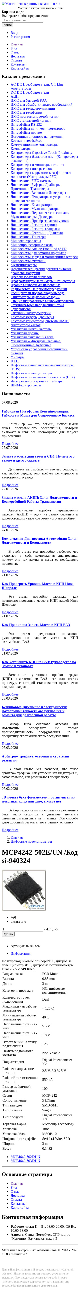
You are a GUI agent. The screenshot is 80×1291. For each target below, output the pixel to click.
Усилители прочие (25, 333)
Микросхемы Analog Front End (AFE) (39, 249)
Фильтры (17, 357)
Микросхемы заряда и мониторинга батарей (44, 257)
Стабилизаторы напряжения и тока (37, 305)
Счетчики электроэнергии (31, 313)
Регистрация (20, 37)
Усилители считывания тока (32, 337)
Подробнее (10, 443)
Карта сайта (20, 68)
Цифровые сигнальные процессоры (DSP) (43, 377)
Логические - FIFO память (31, 181)
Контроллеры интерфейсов (31, 168)
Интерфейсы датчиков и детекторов (38, 128)
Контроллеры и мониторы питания (37, 164)
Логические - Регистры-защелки (35, 229)
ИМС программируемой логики (35, 116)
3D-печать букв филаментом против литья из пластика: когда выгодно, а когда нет (38, 799)
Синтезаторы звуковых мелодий (35, 297)
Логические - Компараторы (31, 205)
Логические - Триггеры (28, 237)
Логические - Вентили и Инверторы (38, 193)
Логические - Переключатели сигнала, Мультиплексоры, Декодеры (40, 215)
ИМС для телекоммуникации (33, 108)
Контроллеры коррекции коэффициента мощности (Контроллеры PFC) (41, 175)
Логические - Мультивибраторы (35, 209)
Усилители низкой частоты (31, 329)
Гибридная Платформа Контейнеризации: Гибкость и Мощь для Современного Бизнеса (38, 413)
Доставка (18, 56)
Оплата (16, 60)
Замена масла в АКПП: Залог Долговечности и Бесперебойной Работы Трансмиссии (39, 499)
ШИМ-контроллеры (26, 385)
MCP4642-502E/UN (25, 1157)
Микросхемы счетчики (28, 261)
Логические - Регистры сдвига (34, 225)
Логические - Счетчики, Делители (37, 233)
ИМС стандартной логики (31, 120)
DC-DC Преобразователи (30, 92)
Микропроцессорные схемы (32, 245)
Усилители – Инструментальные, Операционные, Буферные (36, 343)
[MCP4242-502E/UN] (24, 910)
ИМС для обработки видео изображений (41, 104)
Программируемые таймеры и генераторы (43, 281)
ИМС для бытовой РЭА (29, 100)
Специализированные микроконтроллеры (42, 301)
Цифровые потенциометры (31, 373)
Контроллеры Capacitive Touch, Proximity (41, 152)
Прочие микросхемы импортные (35, 285)
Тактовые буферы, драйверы (32, 317)
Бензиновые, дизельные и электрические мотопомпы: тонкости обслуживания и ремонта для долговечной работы (34, 711)
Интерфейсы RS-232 (26, 124)
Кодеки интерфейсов (26, 140)
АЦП (15, 96)
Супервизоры (21, 309)
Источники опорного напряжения (36, 136)
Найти (8, 25)
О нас (15, 52)
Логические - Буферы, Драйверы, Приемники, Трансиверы (36, 187)
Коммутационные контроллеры (34, 144)
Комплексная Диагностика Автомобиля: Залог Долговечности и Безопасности (39, 540)
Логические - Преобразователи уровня (40, 221)
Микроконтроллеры (26, 241)
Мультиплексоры (24, 265)
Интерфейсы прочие (26, 132)
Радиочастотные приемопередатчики (39, 289)
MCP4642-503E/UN (25, 1161)
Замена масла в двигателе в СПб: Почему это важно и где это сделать (38, 458)
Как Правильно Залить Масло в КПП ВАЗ (36, 625)
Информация (20, 953)
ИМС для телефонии (26, 112)
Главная (17, 44)
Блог (14, 48)
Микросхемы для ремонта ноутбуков (38, 253)
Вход (14, 33)
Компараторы (21, 148)
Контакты (18, 64)
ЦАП (15, 361)
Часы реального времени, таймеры (37, 381)
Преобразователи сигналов (31, 277)
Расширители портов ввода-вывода (37, 293)
